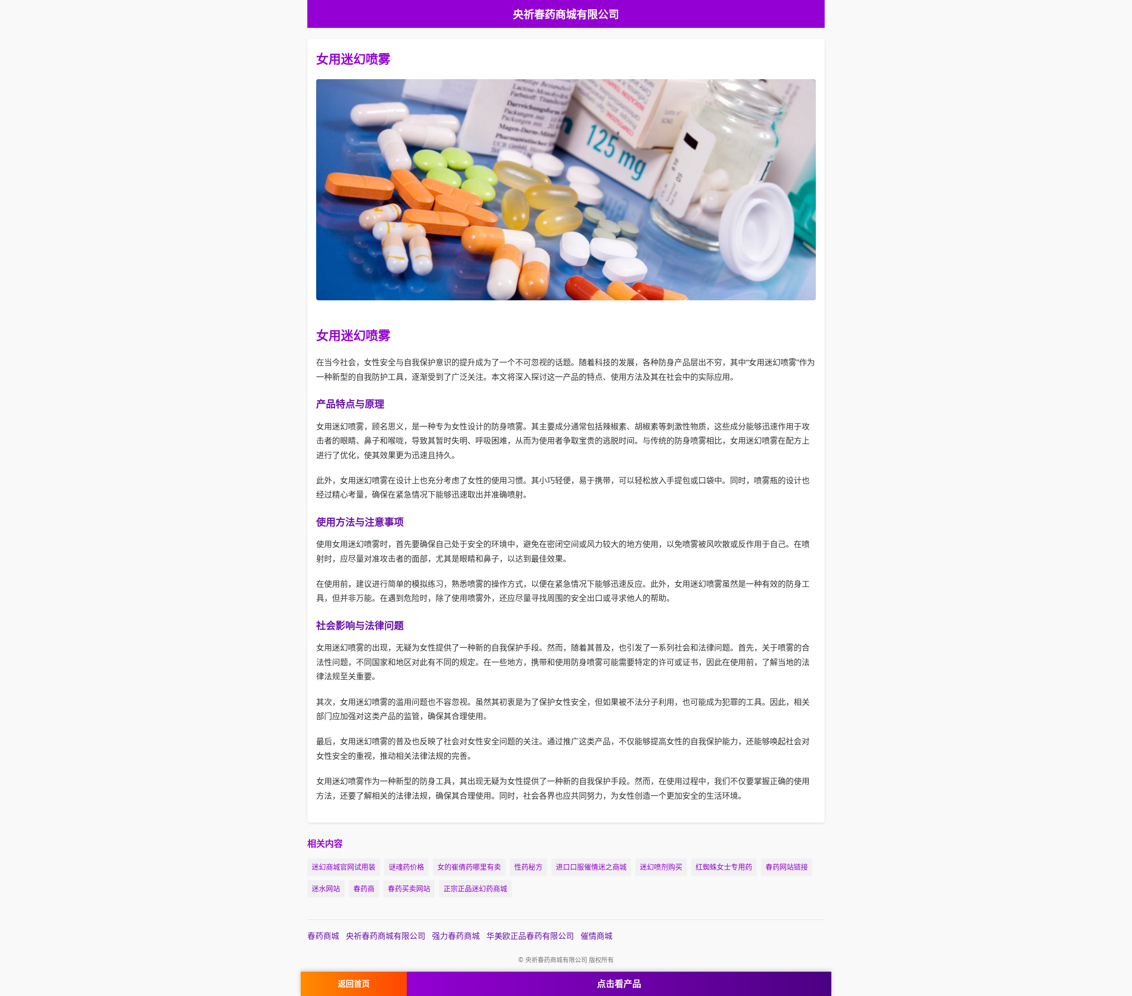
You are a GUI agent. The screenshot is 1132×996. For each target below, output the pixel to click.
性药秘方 (528, 867)
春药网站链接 (786, 867)
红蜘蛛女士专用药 (724, 867)
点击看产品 (619, 984)
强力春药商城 (456, 936)
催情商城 (596, 936)
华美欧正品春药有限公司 (530, 936)
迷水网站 (326, 888)
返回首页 (354, 983)
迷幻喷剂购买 (661, 867)
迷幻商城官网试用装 (343, 867)
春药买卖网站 (409, 888)
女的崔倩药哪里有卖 (469, 867)
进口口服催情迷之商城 (591, 867)
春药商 (364, 888)
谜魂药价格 (406, 867)
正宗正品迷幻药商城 (475, 888)
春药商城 (323, 936)
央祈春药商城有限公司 (385, 936)
